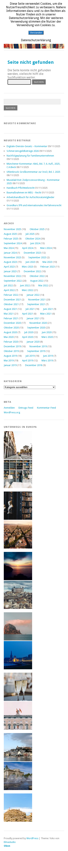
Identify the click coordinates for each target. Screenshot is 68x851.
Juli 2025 (30, 234)
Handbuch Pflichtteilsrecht (21, 187)
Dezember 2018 (33, 365)
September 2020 (36, 327)
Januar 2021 (33, 318)
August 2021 (10, 309)
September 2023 (37, 257)
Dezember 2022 (32, 271)
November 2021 (37, 299)
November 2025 (12, 229)
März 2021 (46, 313)
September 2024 (13, 243)
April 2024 (27, 248)
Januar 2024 (10, 252)
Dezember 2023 (32, 252)
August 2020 (10, 332)
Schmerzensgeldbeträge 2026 (23, 151)
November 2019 (38, 346)
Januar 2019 (10, 365)
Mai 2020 (9, 337)
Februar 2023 (47, 266)
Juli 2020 (28, 332)
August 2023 (10, 262)
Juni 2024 (35, 243)
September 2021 (36, 304)
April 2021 (27, 313)
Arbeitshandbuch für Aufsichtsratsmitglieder (30, 197)
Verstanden (36, 32)
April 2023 (9, 266)
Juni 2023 (30, 262)
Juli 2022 (8, 285)
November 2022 (12, 276)
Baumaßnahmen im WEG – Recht (24, 192)
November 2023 (12, 257)
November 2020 (38, 322)
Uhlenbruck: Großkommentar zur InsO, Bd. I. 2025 (33, 171)
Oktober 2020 (11, 327)
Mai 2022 (43, 285)
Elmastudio (10, 842)
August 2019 (10, 355)
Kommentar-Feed (46, 407)
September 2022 (13, 280)
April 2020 (27, 337)
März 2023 (27, 266)
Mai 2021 (9, 313)
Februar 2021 (11, 318)
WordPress (32, 838)
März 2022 (27, 290)
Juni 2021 (48, 309)
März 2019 (47, 360)
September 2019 (36, 351)
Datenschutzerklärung (36, 40)
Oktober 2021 (11, 304)
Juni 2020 (47, 332)
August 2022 (36, 280)
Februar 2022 (11, 294)
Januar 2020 (33, 341)
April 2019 (27, 360)
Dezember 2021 (12, 299)
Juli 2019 (30, 355)
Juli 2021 (30, 309)
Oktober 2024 (32, 238)
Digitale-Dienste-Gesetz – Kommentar (27, 146)
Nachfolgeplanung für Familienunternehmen (30, 155)
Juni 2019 (48, 355)
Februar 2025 (11, 238)
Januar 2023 (10, 271)
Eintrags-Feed (26, 407)
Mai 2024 (9, 248)
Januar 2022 (33, 294)
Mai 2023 (47, 262)
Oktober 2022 (37, 276)
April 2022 (9, 290)
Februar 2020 (11, 341)
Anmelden (9, 407)
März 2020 (47, 337)
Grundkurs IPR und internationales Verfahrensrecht (34, 205)
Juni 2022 (25, 285)
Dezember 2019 (12, 346)
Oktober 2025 (37, 229)
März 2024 (46, 248)
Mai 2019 (9, 360)
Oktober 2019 (11, 351)
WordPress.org (12, 412)
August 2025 (10, 234)
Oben (7, 845)
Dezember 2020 (12, 322)
